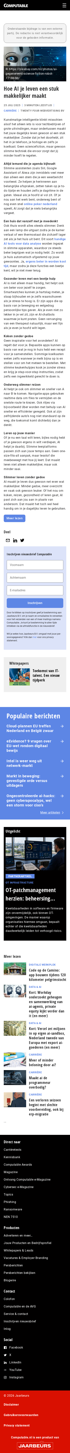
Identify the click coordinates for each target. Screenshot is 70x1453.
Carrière (10, 110)
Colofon (9, 1299)
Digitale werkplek (42, 964)
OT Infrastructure (20, 882)
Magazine (11, 1172)
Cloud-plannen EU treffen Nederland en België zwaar (30, 728)
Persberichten (13, 1265)
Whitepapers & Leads (18, 1250)
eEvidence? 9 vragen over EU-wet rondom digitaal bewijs (29, 746)
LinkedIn (15, 1362)
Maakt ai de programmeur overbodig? (40, 1082)
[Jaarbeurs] (35, 1444)
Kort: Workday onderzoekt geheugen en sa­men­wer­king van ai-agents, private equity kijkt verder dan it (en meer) (46, 1004)
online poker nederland (40, 204)
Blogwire (10, 1280)
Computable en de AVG (20, 1306)
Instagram (16, 1377)
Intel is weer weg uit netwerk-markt (24, 763)
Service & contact (16, 1314)
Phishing (10, 1202)
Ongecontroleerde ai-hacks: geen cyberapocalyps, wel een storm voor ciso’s (31, 800)
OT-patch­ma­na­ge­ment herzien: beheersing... (31, 894)
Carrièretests (12, 1149)
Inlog (7, 1329)
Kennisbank (12, 1157)
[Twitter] (22, 540)
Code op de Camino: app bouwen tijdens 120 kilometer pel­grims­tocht (47, 975)
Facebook (16, 1347)
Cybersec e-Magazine (19, 1187)
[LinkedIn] (15, 540)
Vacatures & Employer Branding (26, 1258)
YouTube (15, 1370)
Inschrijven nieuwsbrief (20, 1321)
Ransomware (13, 1209)
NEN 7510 (11, 1217)
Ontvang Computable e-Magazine (27, 1179)
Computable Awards (18, 1164)
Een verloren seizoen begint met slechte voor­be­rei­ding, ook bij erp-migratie (46, 1107)
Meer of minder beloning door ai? (42, 1062)
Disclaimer (11, 1404)
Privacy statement (17, 1425)
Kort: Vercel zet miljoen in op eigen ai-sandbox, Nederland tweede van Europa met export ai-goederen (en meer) (47, 1038)
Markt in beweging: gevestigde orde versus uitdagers (27, 781)
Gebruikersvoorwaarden (21, 1415)
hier (35, 637)
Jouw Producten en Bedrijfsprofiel (28, 1243)
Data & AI (35, 986)
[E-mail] (8, 540)
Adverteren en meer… (18, 1235)
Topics (8, 1194)
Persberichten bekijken (19, 1273)
